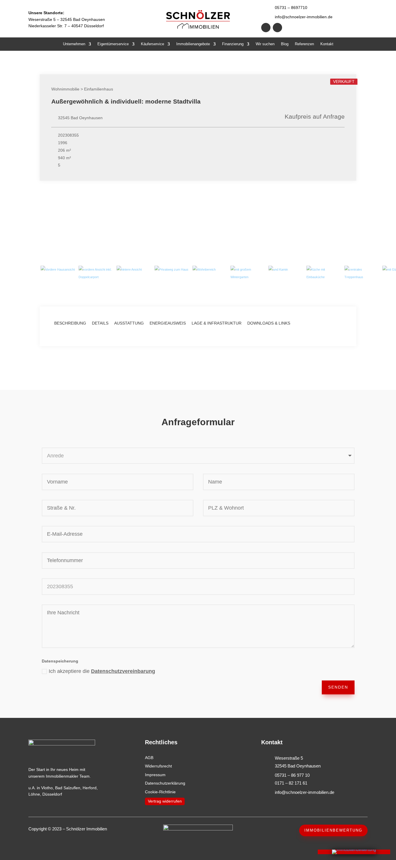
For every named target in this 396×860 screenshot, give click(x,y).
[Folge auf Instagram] (277, 27)
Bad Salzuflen (67, 787)
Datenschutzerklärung (165, 783)
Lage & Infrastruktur (216, 323)
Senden (338, 687)
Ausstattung (129, 323)
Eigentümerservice (113, 44)
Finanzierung (233, 44)
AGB (149, 757)
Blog (284, 44)
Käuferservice (152, 44)
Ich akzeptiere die (102, 671)
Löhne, (34, 794)
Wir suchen (265, 44)
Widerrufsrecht (158, 766)
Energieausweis (168, 323)
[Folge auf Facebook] (265, 27)
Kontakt (326, 44)
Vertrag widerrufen (165, 801)
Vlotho (47, 787)
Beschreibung (70, 323)
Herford (90, 787)
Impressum (155, 774)
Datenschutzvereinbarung (123, 671)
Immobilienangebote (193, 44)
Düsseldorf (52, 794)
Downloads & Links (268, 323)
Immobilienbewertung (333, 830)
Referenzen (304, 44)
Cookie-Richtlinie (160, 792)
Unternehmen (74, 44)
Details (100, 323)
